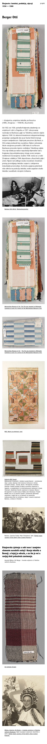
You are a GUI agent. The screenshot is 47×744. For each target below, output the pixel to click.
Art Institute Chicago (10, 667)
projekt (42, 3)
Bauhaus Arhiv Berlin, (10, 209)
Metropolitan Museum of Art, (13, 306)
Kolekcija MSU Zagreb (11, 479)
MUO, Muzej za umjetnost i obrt (13, 431)
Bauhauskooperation (22, 209)
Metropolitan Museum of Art (12, 351)
